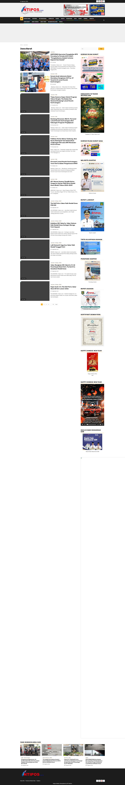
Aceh (75, 18)
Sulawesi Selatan (52, 21)
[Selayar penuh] (102, 424)
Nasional (34, 18)
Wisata (62, 18)
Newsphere (62, 783)
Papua (60, 21)
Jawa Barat (27, 21)
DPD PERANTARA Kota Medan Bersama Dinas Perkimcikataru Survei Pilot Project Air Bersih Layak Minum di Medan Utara (94, 761)
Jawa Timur (43, 21)
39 (53, 304)
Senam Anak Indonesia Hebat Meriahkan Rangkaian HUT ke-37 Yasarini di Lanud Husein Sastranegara (62, 79)
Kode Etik (22, 780)
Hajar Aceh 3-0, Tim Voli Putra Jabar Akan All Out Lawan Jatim (63, 288)
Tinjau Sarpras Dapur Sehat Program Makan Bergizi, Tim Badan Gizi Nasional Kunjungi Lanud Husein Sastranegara (63, 100)
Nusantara (69, 18)
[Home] (21, 19)
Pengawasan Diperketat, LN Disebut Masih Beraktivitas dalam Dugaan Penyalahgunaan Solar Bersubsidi (30, 761)
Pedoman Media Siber (30, 780)
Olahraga (56, 242)
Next (56, 304)
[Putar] (82, 424)
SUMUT (80, 18)
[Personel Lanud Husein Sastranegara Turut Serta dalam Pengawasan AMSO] (34, 166)
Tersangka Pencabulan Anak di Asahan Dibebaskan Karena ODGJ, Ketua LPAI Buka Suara (52, 761)
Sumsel (86, 18)
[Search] (104, 20)
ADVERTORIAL (27, 18)
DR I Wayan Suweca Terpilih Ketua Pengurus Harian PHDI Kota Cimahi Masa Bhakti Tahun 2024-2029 (62, 183)
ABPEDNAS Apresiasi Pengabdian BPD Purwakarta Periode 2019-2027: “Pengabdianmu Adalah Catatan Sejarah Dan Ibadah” (64, 57)
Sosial (57, 18)
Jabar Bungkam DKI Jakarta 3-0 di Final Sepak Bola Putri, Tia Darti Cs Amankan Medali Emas (62, 267)
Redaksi (38, 780)
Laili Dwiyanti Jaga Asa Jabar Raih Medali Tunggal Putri (62, 246)
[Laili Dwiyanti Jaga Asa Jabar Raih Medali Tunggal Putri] (34, 249)
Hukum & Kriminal (46, 757)
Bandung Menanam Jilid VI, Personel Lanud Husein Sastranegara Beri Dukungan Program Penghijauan (63, 121)
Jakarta (91, 18)
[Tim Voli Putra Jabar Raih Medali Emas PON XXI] (34, 207)
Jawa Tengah (35, 21)
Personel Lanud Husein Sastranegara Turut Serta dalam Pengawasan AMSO (63, 162)
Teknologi (51, 18)
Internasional (43, 18)
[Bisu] (100, 424)
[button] (92, 405)
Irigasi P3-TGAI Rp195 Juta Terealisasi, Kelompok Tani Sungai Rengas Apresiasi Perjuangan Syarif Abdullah (73, 761)
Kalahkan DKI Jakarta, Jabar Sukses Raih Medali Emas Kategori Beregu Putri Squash (63, 225)
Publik (56, 73)
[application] (92, 405)
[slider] (91, 424)
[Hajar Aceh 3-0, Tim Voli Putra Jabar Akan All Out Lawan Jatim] (34, 291)
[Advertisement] (62, 33)
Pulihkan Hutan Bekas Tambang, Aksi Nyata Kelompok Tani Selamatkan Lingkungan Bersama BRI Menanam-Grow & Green (63, 141)
